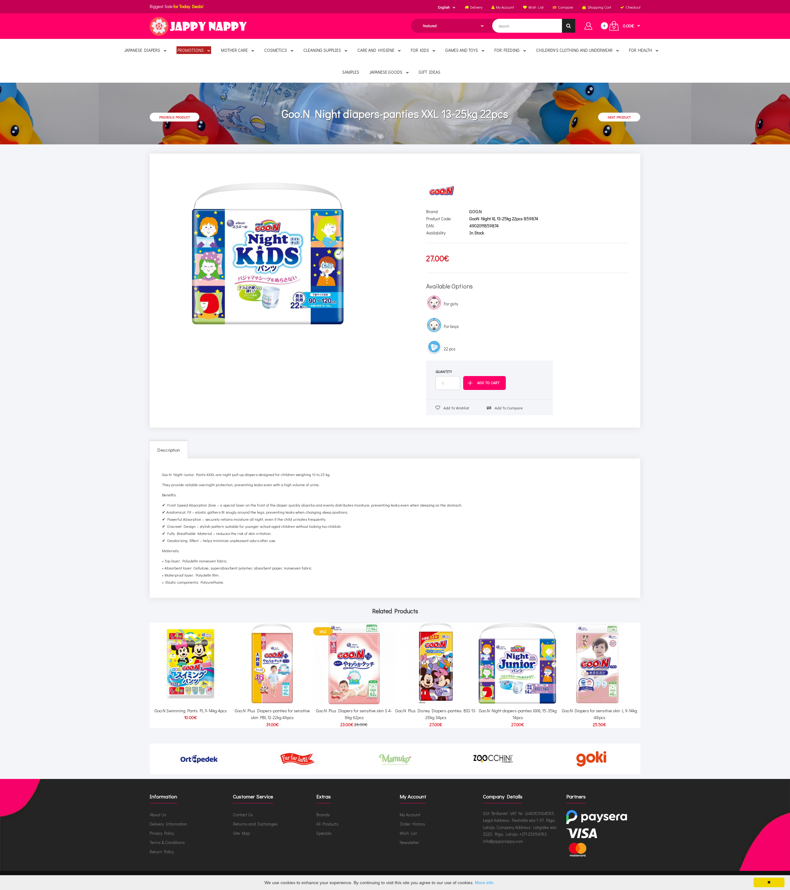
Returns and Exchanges (255, 824)
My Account (410, 815)
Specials (324, 833)
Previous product (174, 117)
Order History (412, 824)
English (444, 7)
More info (484, 882)
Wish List (408, 833)
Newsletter (409, 842)
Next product (619, 117)
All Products (327, 824)
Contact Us (243, 815)
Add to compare (508, 407)
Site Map (241, 833)
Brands (323, 815)
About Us (158, 815)
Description (168, 450)
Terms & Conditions (167, 842)
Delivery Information (168, 824)
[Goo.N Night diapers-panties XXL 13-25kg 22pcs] (267, 253)
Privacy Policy (162, 833)
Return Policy (162, 852)
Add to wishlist (456, 407)
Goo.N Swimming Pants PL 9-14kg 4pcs (191, 711)
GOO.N (475, 211)
